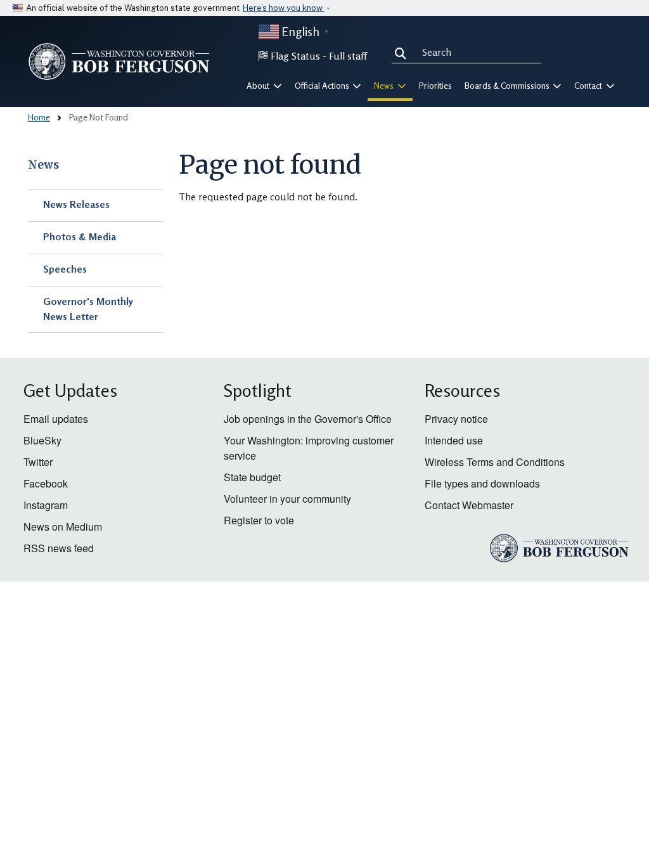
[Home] (119, 61)
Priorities (435, 86)
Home (39, 117)
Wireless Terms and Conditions (495, 462)
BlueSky (42, 440)
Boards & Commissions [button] (508, 86)
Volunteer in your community (287, 498)
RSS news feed (58, 548)
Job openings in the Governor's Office (308, 418)
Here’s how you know (283, 8)
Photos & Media (79, 236)
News (43, 165)
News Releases (76, 204)
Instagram (45, 505)
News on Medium (62, 526)
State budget (252, 477)
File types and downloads (482, 483)
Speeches (65, 268)
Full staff (348, 55)
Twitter (38, 462)
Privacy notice (456, 418)
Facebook (45, 483)
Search (403, 52)
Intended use (454, 440)
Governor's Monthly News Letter (88, 309)
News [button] (384, 86)
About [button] (259, 86)
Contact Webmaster (469, 505)
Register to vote (259, 520)
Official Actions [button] (323, 86)
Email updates (55, 418)
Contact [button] (589, 86)
